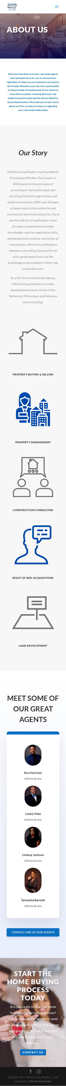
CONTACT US (33, 1052)
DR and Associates (40, 1081)
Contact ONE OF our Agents (33, 932)
